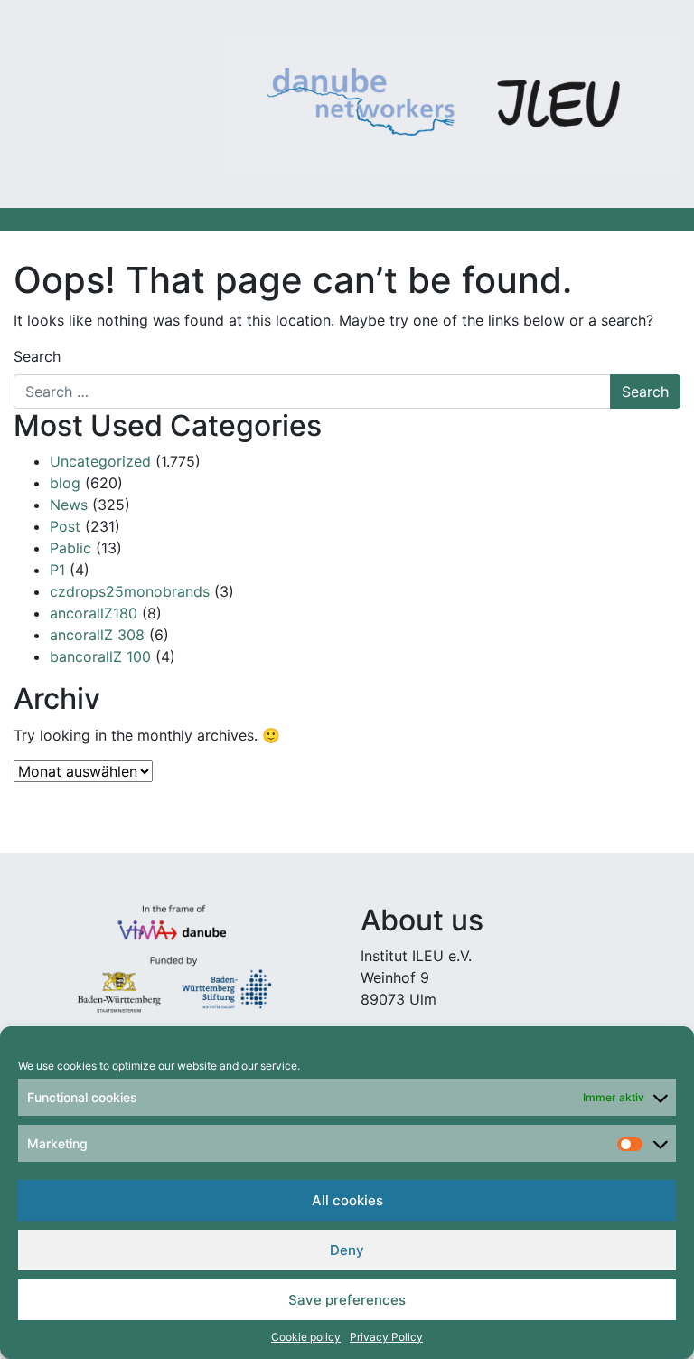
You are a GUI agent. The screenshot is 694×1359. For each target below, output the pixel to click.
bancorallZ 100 (100, 656)
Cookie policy (306, 1337)
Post (65, 526)
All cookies (347, 1200)
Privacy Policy (386, 1337)
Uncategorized (100, 461)
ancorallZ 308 (97, 635)
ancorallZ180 (93, 613)
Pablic (70, 548)
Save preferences (347, 1299)
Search (37, 356)
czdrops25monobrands (130, 591)
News (69, 504)
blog (65, 483)
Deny (347, 1250)
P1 (57, 570)
